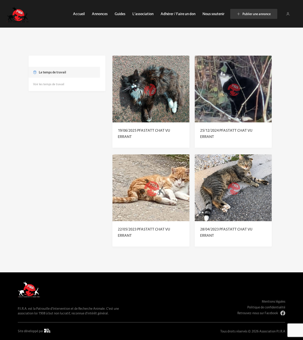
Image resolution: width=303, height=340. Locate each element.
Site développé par (31, 331)
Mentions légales (273, 301)
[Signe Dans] (287, 13)
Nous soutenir (213, 14)
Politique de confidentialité (266, 307)
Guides (120, 14)
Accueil (79, 14)
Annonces (100, 14)
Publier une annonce (256, 14)
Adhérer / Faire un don (178, 14)
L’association (142, 14)
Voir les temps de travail (48, 84)
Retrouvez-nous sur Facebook (257, 313)
